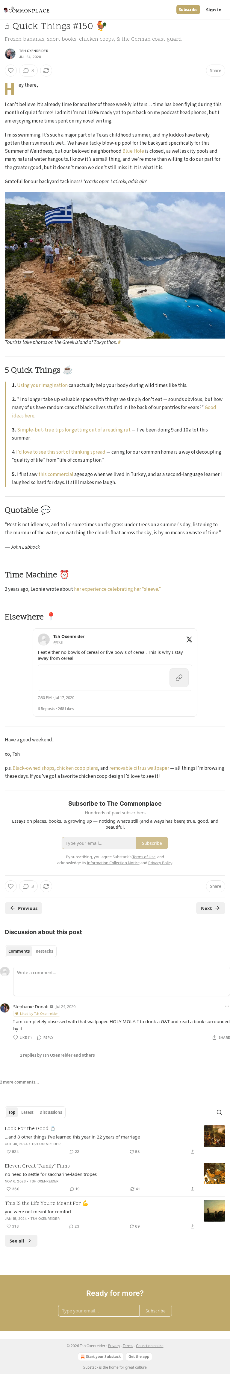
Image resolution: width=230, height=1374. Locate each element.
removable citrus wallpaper (139, 768)
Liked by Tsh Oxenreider (39, 1013)
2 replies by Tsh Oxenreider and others (57, 1055)
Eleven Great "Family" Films (37, 1166)
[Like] (11, 70)
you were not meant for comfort (38, 1211)
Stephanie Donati (31, 1006)
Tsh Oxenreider (33, 51)
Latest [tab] (27, 1112)
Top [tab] (11, 1112)
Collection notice (150, 1345)
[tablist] (31, 951)
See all (17, 1241)
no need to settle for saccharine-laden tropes (51, 1174)
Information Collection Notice (113, 862)
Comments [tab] (19, 951)
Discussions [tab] (51, 1112)
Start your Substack (103, 1356)
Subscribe (188, 9)
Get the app (138, 1356)
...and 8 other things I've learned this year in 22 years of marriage (72, 1137)
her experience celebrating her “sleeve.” (117, 589)
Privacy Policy (160, 862)
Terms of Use (143, 856)
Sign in (214, 10)
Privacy (114, 1345)
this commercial (55, 474)
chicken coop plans (77, 768)
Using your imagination (42, 385)
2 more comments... (19, 1082)
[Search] (219, 1112)
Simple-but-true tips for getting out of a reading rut (74, 430)
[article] (115, 1140)
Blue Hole (133, 151)
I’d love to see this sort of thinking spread (60, 452)
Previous (27, 908)
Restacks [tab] (44, 951)
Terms (128, 1345)
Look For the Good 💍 (30, 1129)
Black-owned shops (33, 768)
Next (206, 908)
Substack (90, 1367)
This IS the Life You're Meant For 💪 (46, 1203)
